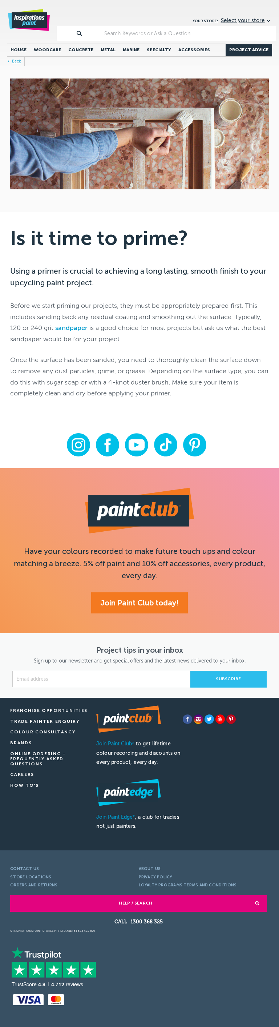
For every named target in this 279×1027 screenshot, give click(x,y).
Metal (108, 49)
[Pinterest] (231, 719)
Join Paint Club (115, 743)
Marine (131, 49)
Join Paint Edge (115, 817)
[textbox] (188, 33)
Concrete (80, 49)
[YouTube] (220, 719)
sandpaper (71, 327)
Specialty (159, 49)
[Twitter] (209, 719)
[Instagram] (198, 719)
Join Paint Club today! (139, 602)
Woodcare (47, 49)
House (19, 49)
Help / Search (135, 903)
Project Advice (248, 49)
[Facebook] (187, 719)
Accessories (194, 49)
